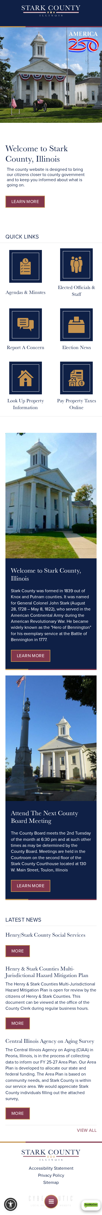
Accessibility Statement (51, 1168)
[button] (51, 1201)
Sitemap (51, 1182)
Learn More (25, 201)
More (17, 951)
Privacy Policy (51, 1175)
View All (87, 1130)
